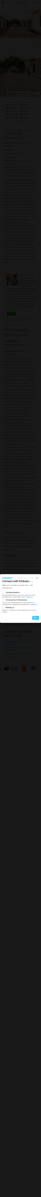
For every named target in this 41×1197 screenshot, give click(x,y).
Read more (29, 597)
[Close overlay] (37, 578)
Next (36, 618)
